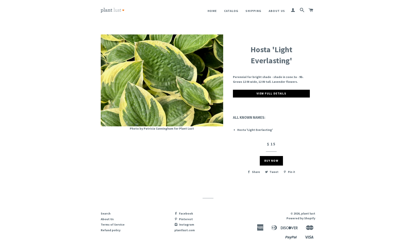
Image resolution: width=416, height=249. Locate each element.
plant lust (308, 213)
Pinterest (185, 219)
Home (212, 11)
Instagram (186, 224)
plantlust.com (184, 230)
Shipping (253, 11)
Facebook (185, 213)
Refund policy (110, 230)
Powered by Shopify (300, 218)
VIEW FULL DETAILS (271, 93)
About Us (277, 11)
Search (105, 213)
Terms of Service (113, 224)
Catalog (231, 11)
